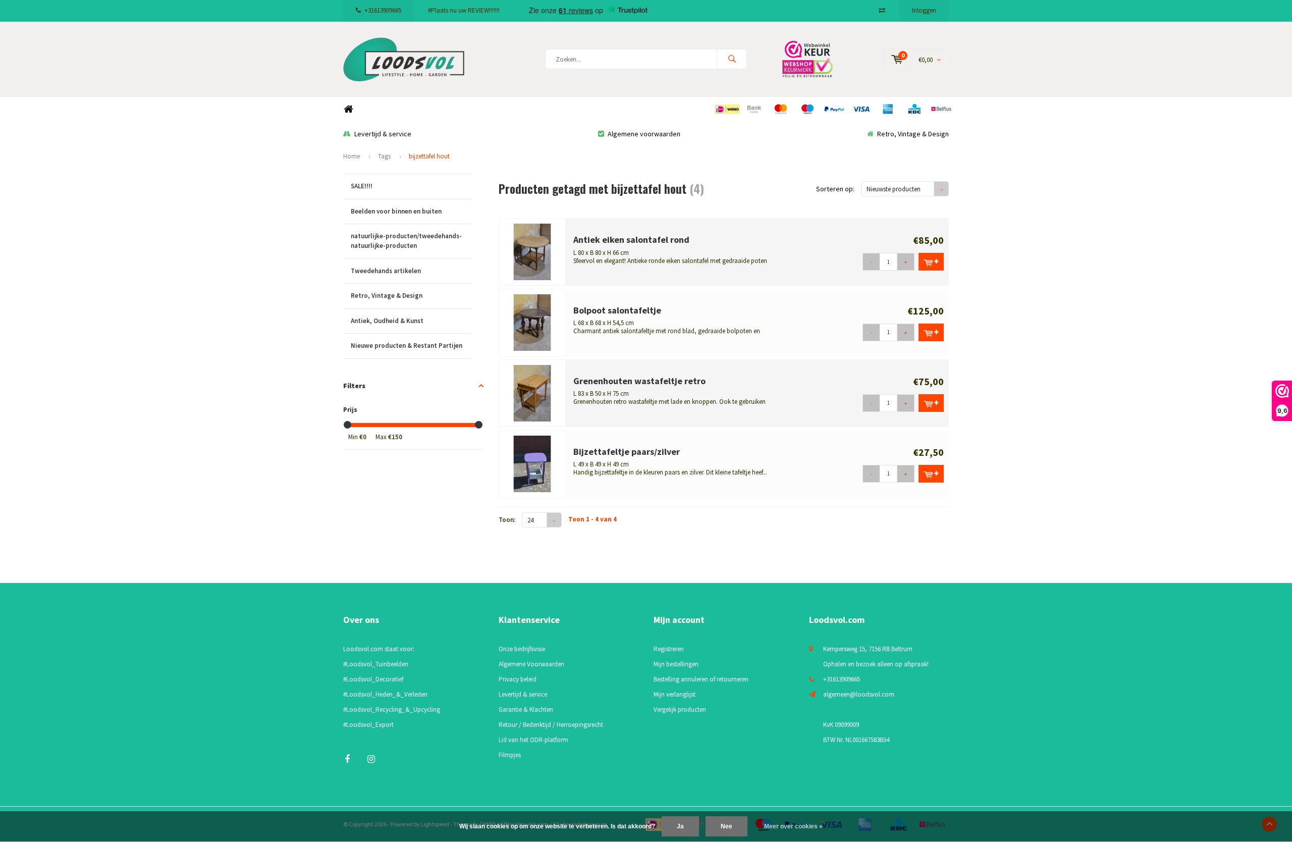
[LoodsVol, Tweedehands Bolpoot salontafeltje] (532, 322)
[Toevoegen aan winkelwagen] (931, 262)
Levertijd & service (382, 133)
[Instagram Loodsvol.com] (371, 759)
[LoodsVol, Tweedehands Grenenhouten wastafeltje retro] (532, 392)
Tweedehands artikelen (386, 271)
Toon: (507, 519)
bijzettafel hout (429, 156)
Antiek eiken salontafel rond (631, 239)
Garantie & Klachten (526, 709)
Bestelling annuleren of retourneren (701, 679)
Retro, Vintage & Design (913, 133)
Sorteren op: (835, 188)
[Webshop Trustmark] (815, 59)
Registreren (669, 649)
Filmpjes (510, 755)
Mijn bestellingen (676, 664)
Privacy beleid (517, 679)
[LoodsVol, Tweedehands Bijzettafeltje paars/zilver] (532, 463)
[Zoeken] (732, 59)
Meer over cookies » (793, 826)
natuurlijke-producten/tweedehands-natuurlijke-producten (406, 241)
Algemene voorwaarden (644, 133)
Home (348, 109)
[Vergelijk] (882, 10)
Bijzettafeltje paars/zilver (626, 451)
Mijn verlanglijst (674, 694)
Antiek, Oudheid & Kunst (387, 321)
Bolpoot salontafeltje (617, 310)
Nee (726, 826)
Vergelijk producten (680, 709)
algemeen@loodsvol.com (858, 694)
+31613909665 (382, 10)
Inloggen (924, 10)
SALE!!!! (361, 186)
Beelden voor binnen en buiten (396, 211)
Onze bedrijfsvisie (522, 649)
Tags (384, 156)
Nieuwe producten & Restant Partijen (406, 345)
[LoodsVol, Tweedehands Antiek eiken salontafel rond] (532, 251)
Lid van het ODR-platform (533, 739)
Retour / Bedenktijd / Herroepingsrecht (551, 724)
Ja (680, 826)
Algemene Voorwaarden (531, 664)
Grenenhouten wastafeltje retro (639, 381)
